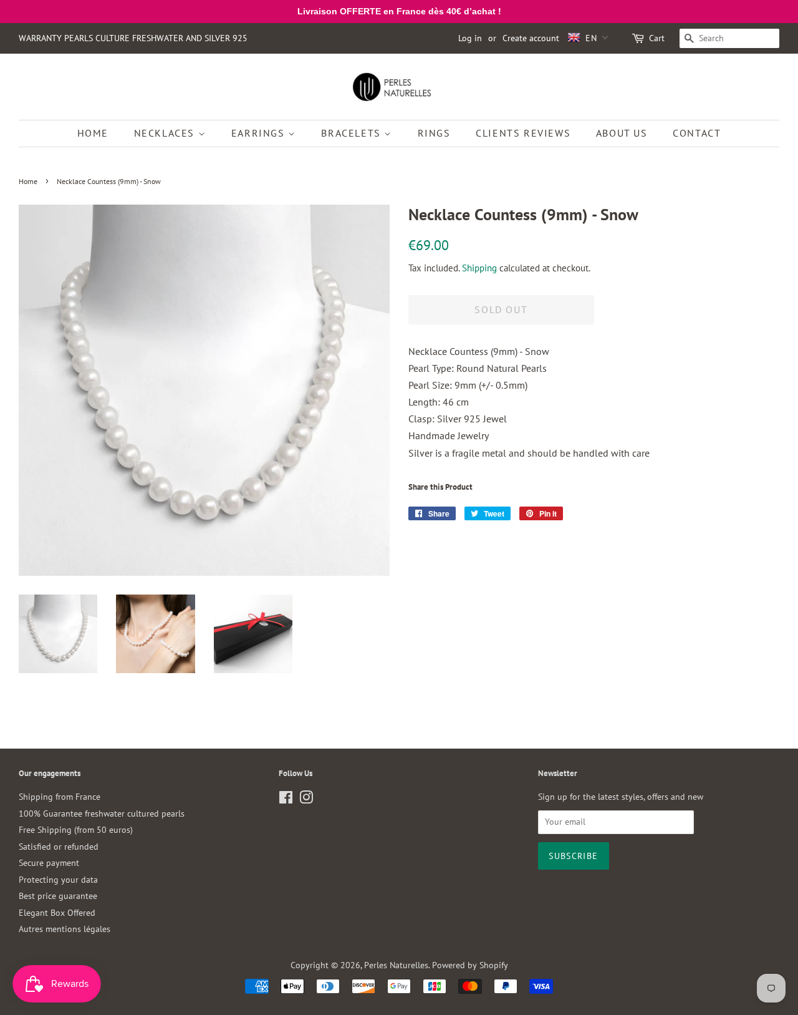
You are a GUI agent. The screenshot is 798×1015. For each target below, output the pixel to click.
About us (622, 133)
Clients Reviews (523, 133)
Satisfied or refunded (59, 846)
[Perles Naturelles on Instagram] (306, 799)
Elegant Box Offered (57, 912)
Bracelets (352, 133)
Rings (434, 133)
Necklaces (166, 133)
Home (92, 133)
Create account (530, 38)
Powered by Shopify (470, 965)
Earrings (259, 133)
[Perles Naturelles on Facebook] (286, 799)
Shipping (479, 268)
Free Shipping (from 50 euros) (76, 829)
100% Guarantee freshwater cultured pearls (102, 813)
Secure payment (49, 862)
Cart (657, 38)
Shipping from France (59, 796)
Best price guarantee (58, 895)
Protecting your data (58, 879)
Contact (697, 133)
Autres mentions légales (64, 929)
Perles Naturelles (396, 965)
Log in (470, 38)
